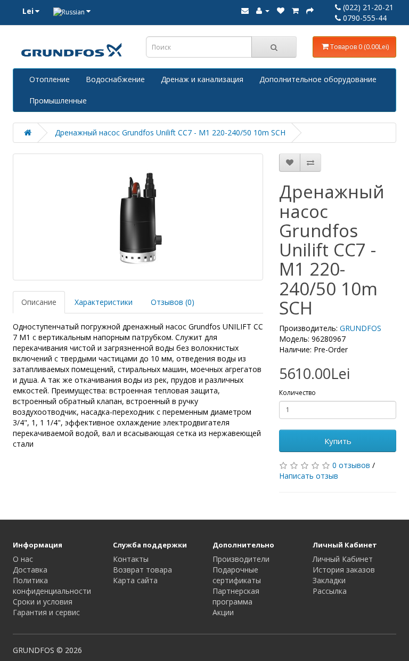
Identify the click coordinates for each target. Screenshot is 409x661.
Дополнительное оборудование (318, 79)
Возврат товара (142, 570)
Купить (337, 441)
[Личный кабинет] (262, 10)
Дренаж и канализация (202, 79)
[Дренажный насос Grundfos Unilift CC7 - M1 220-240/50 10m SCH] (138, 217)
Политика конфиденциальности (52, 585)
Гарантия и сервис (46, 612)
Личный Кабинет (343, 559)
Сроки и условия (42, 601)
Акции (223, 612)
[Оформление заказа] (310, 10)
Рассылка (330, 591)
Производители (240, 559)
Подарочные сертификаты (236, 575)
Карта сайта (135, 580)
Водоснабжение (115, 79)
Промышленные (58, 100)
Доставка (30, 570)
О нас (23, 559)
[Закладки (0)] (280, 10)
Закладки (329, 580)
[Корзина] (295, 10)
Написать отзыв (308, 476)
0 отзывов (351, 465)
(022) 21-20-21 (367, 7)
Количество (297, 392)
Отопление (49, 79)
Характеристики (104, 302)
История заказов (344, 570)
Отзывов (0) (172, 302)
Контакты (131, 559)
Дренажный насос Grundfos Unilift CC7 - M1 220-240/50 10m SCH (170, 132)
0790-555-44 (364, 18)
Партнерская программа (235, 596)
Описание (38, 302)
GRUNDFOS (360, 328)
